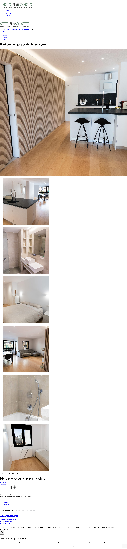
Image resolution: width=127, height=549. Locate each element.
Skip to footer (12, 1)
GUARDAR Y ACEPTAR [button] (6, 548)
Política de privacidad (6, 521)
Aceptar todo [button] (7, 529)
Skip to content (4, 1)
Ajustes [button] (2, 529)
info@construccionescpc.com (8, 519)
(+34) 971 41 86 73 (9, 515)
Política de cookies (5, 523)
